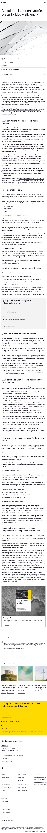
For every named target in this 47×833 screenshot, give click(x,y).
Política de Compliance (5, 812)
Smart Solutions (22, 787)
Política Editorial (4, 817)
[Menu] (45, 2)
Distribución (21, 781)
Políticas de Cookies (5, 815)
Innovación (36, 774)
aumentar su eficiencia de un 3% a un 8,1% (31, 178)
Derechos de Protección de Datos (7, 820)
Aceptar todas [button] (42, 831)
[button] (9, 681)
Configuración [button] (28, 831)
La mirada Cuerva (6, 784)
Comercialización (22, 790)
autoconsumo (33, 93)
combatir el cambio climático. (18, 360)
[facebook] (7, 69)
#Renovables (3, 692)
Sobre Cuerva (5, 777)
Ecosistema (4, 781)
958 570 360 (5, 759)
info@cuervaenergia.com (8, 761)
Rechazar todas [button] (35, 831)
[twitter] (9, 69)
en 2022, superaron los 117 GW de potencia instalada (20, 88)
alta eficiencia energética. (35, 432)
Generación (21, 777)
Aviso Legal (3, 804)
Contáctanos (4, 745)
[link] (16, 69)
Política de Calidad (4, 806)
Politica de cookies (4, 829)
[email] (14, 69)
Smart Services (22, 784)
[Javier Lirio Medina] (2, 59)
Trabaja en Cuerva (6, 787)
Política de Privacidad (23, 732)
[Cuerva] (4, 2)
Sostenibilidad (4, 65)
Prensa (3, 790)
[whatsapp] (11, 69)
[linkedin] (18, 69)
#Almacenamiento (10, 692)
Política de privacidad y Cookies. (22, 323)
